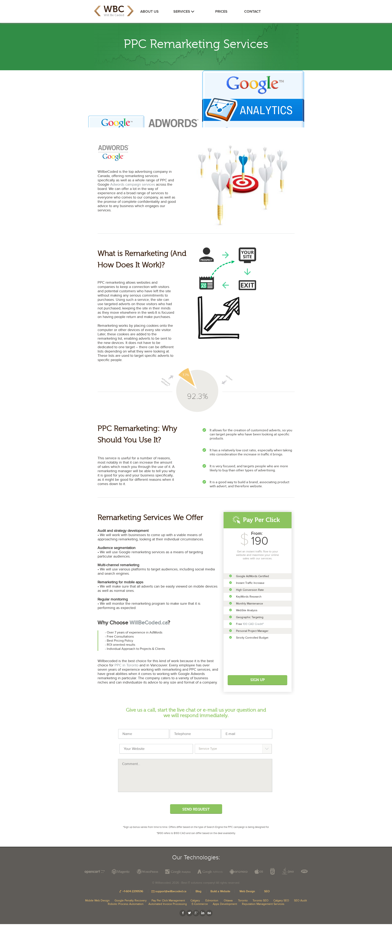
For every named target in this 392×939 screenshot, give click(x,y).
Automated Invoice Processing (167, 904)
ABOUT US (149, 11)
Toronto (243, 900)
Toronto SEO (260, 900)
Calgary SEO (281, 900)
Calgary (195, 900)
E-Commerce (200, 904)
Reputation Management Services (263, 904)
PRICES (221, 11)
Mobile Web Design (97, 900)
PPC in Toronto (126, 665)
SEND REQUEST (196, 809)
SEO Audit (300, 900)
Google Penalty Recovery (131, 900)
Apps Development (225, 904)
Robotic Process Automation (126, 904)
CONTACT (252, 11)
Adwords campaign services (132, 184)
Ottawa (228, 900)
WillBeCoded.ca (149, 622)
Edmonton (211, 900)
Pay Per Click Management (168, 900)
